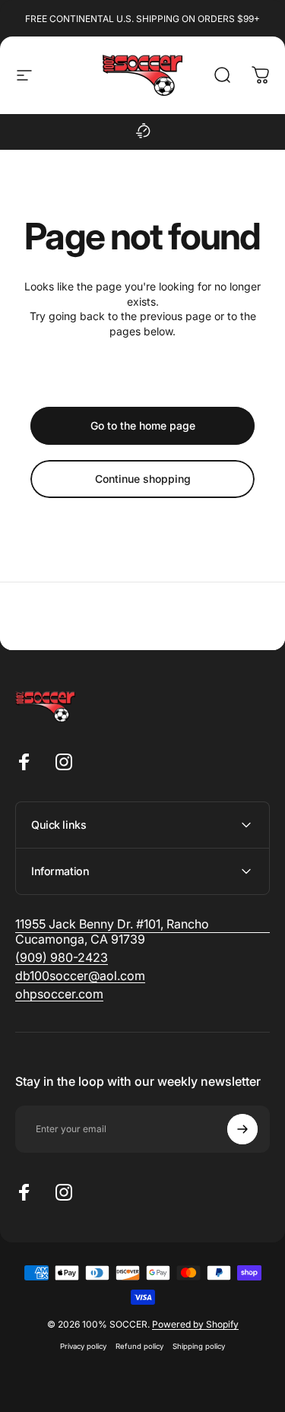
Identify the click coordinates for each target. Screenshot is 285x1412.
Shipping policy (199, 1346)
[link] (61, 957)
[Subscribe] (242, 1129)
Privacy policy (83, 1346)
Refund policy (139, 1346)
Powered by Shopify (195, 1324)
